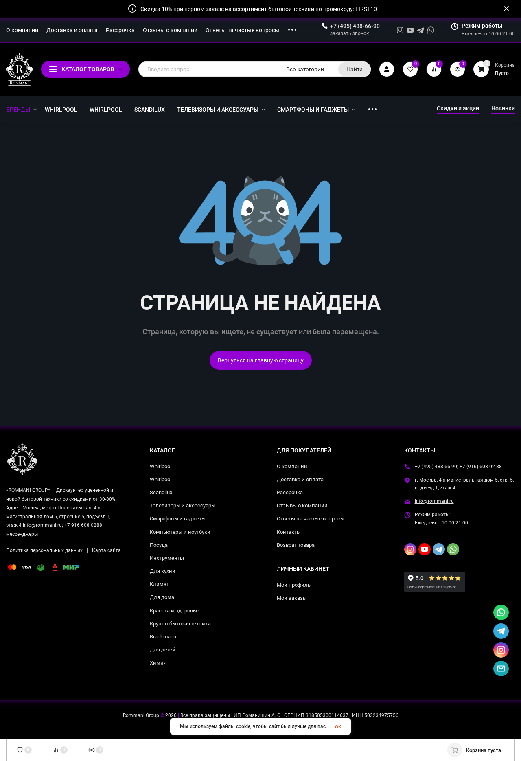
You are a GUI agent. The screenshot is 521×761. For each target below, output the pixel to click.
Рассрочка (290, 492)
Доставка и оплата (300, 479)
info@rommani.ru (434, 501)
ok (338, 726)
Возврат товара (296, 545)
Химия (158, 663)
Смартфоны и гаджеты (178, 518)
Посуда (159, 545)
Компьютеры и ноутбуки (180, 532)
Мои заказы (292, 598)
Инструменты (167, 558)
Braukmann (163, 637)
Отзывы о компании (302, 505)
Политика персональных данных (44, 550)
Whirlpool (160, 466)
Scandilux (161, 492)
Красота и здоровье (174, 610)
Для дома (162, 597)
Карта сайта (106, 550)
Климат (159, 584)
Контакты (289, 532)
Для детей (162, 650)
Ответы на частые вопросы (310, 518)
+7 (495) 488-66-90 (355, 26)
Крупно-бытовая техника (180, 624)
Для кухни (162, 571)
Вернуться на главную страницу (261, 360)
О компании (292, 466)
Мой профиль (294, 585)
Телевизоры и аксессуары (182, 505)
